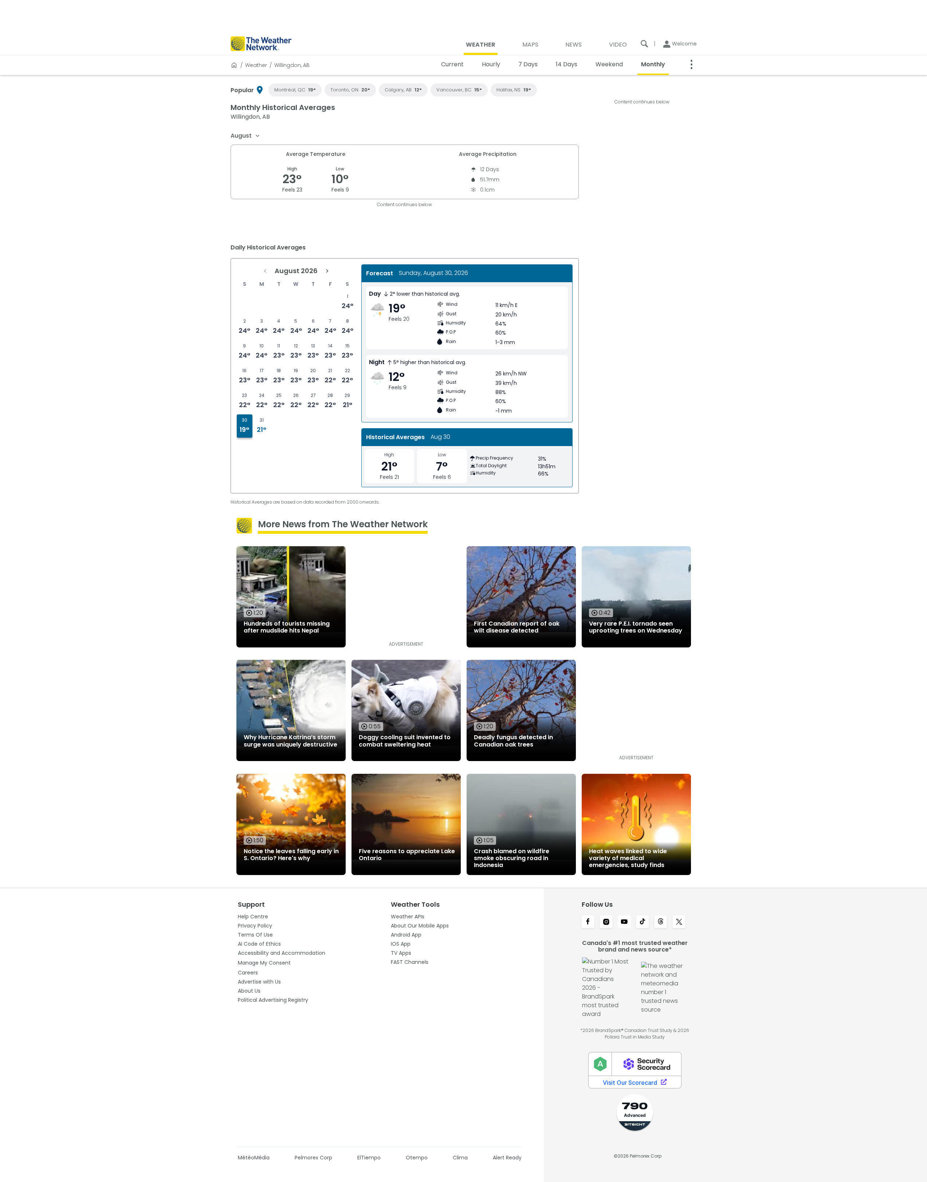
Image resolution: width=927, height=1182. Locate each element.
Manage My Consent (264, 963)
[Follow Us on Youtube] (624, 922)
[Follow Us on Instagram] (606, 922)
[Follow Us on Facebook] (588, 922)
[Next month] (327, 270)
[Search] (644, 43)
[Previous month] (265, 270)
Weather (256, 65)
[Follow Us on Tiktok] (642, 922)
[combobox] (245, 136)
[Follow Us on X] (679, 922)
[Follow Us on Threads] (661, 922)
